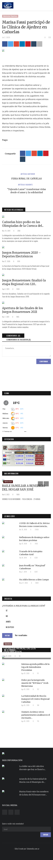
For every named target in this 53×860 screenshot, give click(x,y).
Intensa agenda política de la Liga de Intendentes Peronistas (35, 667)
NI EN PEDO (10, 627)
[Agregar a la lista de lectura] (39, 44)
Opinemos (8, 644)
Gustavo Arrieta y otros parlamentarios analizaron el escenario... (35, 715)
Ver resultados (21, 635)
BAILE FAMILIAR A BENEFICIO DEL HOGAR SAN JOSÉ (23, 487)
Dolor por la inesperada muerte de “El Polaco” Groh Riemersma (34, 683)
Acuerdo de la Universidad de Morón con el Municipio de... (33, 780)
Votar (7, 635)
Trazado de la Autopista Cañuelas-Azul (30, 553)
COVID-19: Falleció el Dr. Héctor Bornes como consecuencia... (34, 525)
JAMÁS (8, 621)
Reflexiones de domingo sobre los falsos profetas (34, 539)
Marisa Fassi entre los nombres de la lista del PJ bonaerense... (33, 793)
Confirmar (43, 361)
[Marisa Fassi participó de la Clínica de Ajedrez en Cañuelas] (26, 51)
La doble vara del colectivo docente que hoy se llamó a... (32, 768)
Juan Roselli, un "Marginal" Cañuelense (32, 567)
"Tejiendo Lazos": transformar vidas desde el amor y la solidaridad (26, 191)
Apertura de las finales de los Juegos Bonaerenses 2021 (22, 310)
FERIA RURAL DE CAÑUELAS (26, 178)
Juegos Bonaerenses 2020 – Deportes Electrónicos (21, 254)
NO (7, 615)
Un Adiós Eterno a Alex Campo (34, 579)
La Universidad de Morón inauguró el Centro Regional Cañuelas (35, 699)
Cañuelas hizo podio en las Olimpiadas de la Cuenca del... (22, 223)
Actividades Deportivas (10, 16)
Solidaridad (8, 481)
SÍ (6, 610)
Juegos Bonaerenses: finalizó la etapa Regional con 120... (24, 282)
